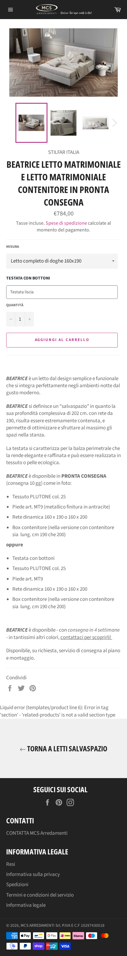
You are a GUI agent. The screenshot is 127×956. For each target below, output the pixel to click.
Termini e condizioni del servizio (40, 895)
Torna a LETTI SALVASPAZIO (66, 748)
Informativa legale (26, 905)
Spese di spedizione (66, 223)
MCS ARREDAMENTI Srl (40, 925)
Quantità (14, 305)
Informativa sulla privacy (33, 874)
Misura (12, 246)
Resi (10, 864)
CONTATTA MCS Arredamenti (37, 833)
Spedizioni (17, 884)
